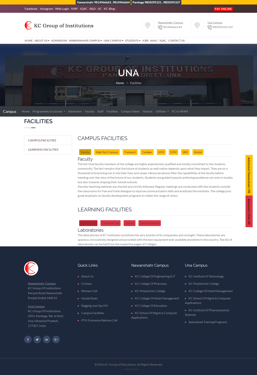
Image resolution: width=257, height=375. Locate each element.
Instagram (46, 8)
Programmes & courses (48, 111)
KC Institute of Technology (206, 276)
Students (132, 40)
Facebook (31, 8)
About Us (41, 40)
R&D (93, 8)
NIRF (74, 8)
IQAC (83, 8)
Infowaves (131, 369)
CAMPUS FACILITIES (42, 140)
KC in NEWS (180, 111)
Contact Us (176, 40)
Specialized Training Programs (208, 322)
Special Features (149, 223)
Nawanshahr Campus (84, 40)
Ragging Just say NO (94, 305)
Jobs (145, 40)
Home (29, 40)
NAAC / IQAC (158, 40)
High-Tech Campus (107, 152)
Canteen (147, 152)
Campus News (130, 111)
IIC (100, 8)
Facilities (112, 111)
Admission (75, 111)
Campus (10, 111)
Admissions (59, 40)
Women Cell (89, 291)
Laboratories (88, 223)
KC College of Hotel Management (157, 298)
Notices (148, 111)
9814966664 (121, 2)
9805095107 (171, 2)
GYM (173, 152)
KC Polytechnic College (150, 291)
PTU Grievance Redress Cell (99, 320)
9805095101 (152, 2)
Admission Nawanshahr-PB (249, 175)
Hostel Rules (89, 298)
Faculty (89, 111)
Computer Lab (110, 223)
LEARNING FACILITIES (43, 149)
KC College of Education (151, 305)
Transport (130, 152)
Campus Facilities (92, 313)
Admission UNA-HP (249, 212)
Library (129, 223)
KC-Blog (109, 8)
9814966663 (102, 2)
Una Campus (113, 40)
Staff (100, 111)
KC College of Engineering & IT (155, 276)
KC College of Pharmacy (151, 283)
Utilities (161, 111)
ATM (161, 152)
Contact (86, 283)
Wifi (185, 152)
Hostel (198, 152)
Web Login (62, 8)
